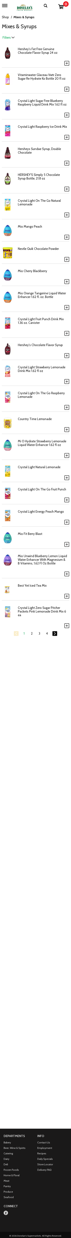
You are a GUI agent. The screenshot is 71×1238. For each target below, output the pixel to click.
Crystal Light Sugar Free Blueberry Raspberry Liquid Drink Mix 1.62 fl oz (42, 102)
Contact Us (43, 1142)
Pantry (7, 1186)
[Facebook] (6, 1213)
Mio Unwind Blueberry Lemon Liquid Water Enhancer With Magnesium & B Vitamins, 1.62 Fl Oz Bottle (42, 559)
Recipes (41, 1153)
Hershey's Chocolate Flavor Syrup (40, 345)
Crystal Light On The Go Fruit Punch (42, 489)
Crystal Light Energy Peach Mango (41, 511)
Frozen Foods (11, 1169)
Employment (44, 1148)
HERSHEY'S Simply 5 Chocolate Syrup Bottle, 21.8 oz (39, 176)
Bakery (7, 1142)
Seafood (9, 1197)
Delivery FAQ (44, 1169)
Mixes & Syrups (23, 17)
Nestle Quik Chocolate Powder (38, 249)
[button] (66, 63)
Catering (8, 1153)
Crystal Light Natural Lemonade (39, 467)
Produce (8, 1191)
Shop (5, 17)
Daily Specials (45, 1158)
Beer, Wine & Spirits (14, 1148)
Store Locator (45, 1164)
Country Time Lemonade (35, 419)
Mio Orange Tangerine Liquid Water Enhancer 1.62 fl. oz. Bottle (42, 295)
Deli (6, 1164)
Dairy (6, 1158)
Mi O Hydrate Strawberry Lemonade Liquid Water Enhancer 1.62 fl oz (42, 443)
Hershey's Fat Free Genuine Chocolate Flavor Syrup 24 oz (38, 50)
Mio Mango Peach (30, 226)
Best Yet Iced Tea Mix (32, 585)
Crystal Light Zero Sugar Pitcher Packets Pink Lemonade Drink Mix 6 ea (42, 611)
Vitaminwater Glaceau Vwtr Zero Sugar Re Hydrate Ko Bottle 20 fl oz (42, 76)
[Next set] (54, 633)
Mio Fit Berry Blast (30, 534)
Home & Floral (11, 1175)
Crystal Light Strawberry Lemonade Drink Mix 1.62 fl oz (41, 369)
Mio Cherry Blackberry (32, 271)
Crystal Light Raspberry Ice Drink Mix (42, 126)
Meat (6, 1180)
